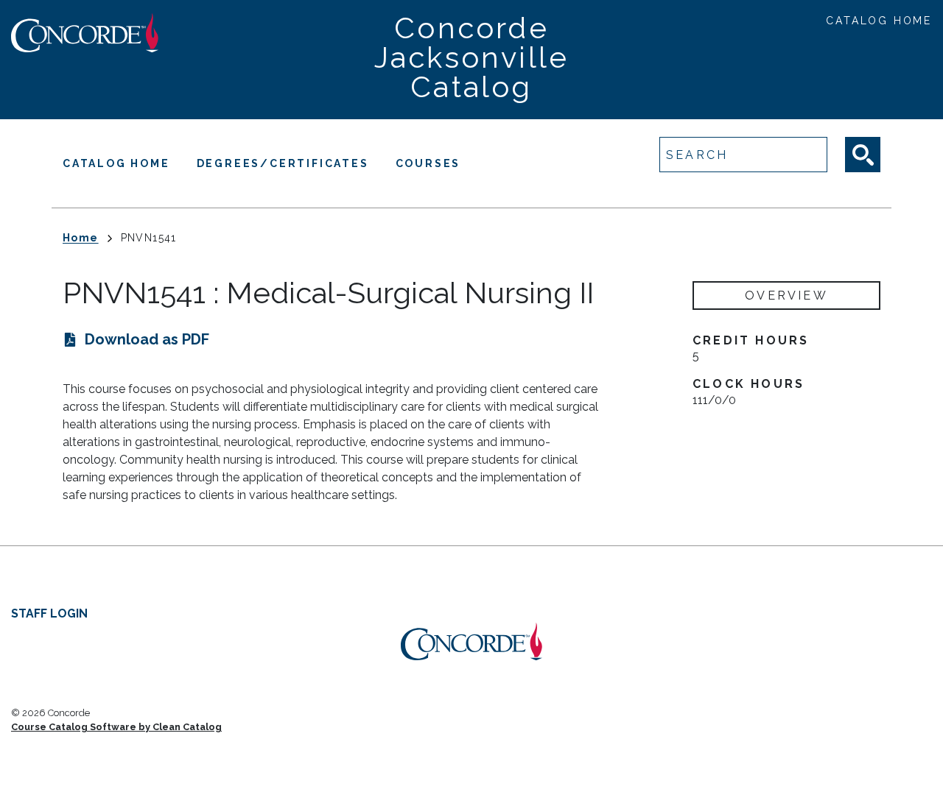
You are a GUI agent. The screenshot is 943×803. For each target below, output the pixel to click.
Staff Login (49, 613)
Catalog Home (879, 20)
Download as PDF (147, 339)
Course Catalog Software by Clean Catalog (116, 726)
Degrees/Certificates (283, 163)
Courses (428, 163)
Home (81, 238)
